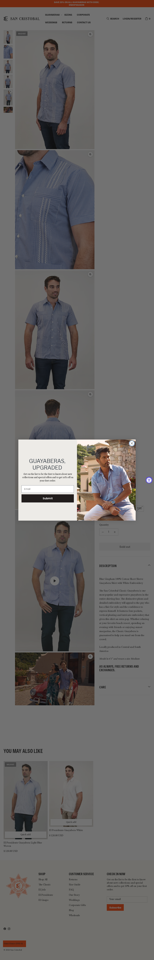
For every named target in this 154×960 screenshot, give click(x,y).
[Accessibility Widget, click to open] (149, 480)
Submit (48, 498)
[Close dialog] (131, 443)
